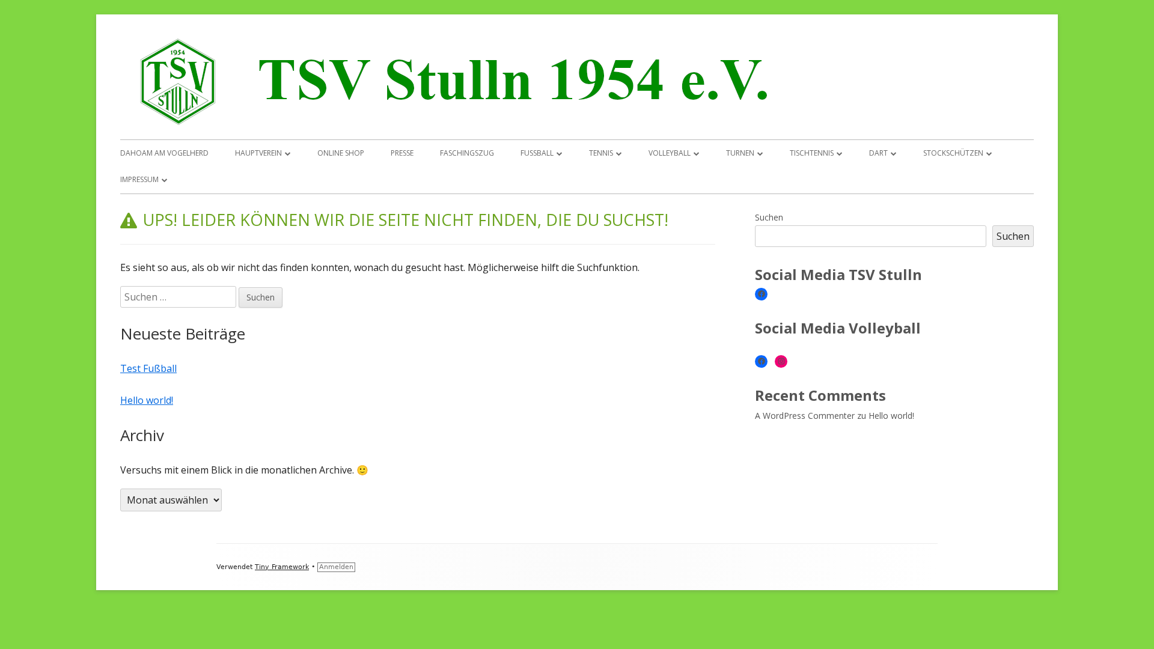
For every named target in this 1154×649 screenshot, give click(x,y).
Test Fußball (148, 368)
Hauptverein (258, 153)
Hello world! (146, 400)
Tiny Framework (282, 567)
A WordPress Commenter (805, 415)
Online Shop (340, 153)
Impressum (139, 179)
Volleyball (670, 153)
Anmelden (336, 567)
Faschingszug (467, 153)
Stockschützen (953, 153)
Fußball (537, 153)
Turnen (740, 153)
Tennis (601, 153)
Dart (878, 153)
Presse (402, 153)
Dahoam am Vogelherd (164, 153)
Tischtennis (812, 153)
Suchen (769, 217)
